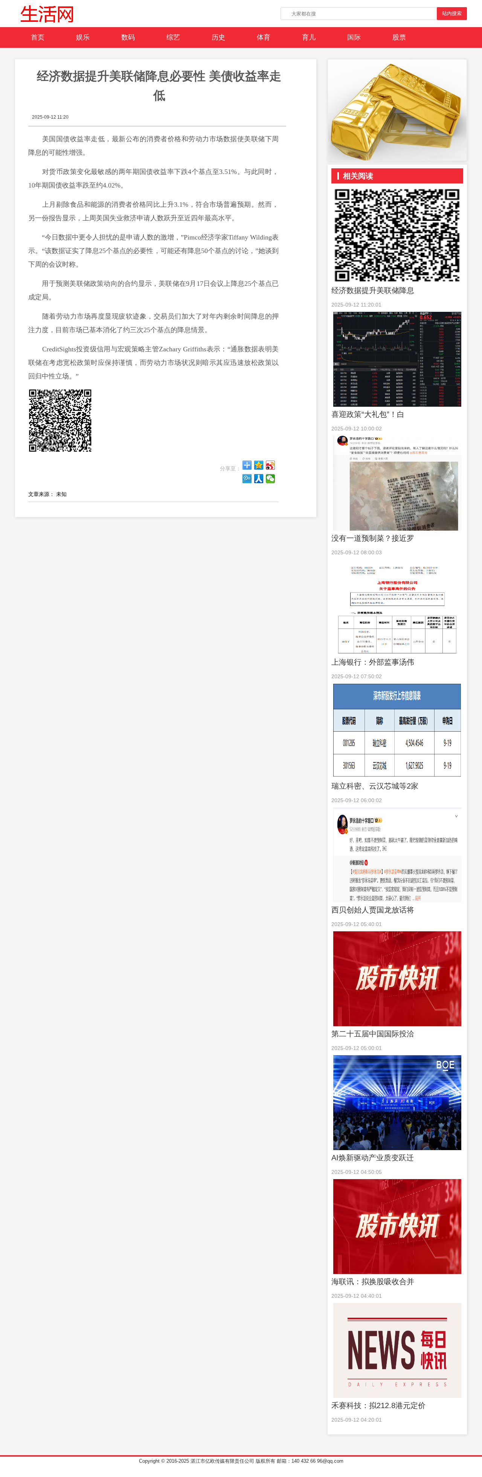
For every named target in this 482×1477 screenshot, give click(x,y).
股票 (399, 37)
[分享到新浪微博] (270, 465)
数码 (128, 37)
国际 (354, 37)
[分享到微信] (270, 478)
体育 (263, 37)
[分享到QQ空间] (259, 465)
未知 (61, 494)
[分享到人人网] (259, 478)
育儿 (309, 37)
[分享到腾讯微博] (247, 478)
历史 (218, 37)
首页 (37, 37)
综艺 (173, 37)
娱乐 (83, 37)
